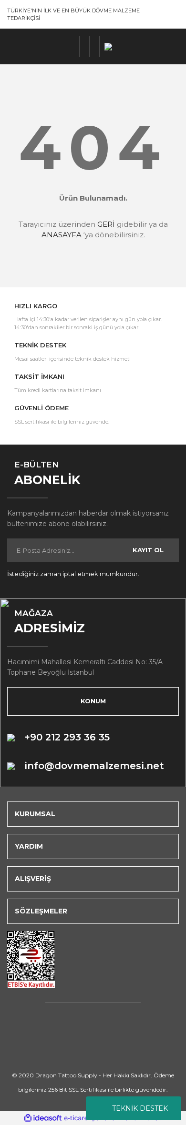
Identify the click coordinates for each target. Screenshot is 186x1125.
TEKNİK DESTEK (140, 1108)
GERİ (106, 224)
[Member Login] (85, 46)
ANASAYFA (61, 234)
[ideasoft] (43, 1118)
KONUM (93, 701)
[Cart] (95, 46)
